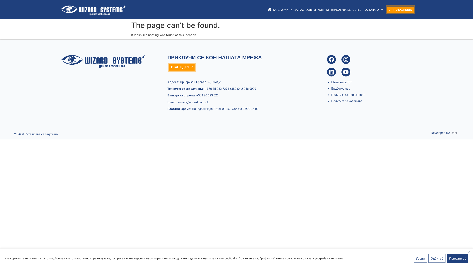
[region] (236, 257)
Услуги (311, 9)
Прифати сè (457, 258)
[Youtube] (345, 72)
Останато (372, 9)
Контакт (323, 9)
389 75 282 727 (216, 88)
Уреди (420, 258)
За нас (299, 9)
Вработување (341, 9)
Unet (454, 132)
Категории (280, 9)
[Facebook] (331, 59)
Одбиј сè (437, 258)
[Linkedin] (331, 72)
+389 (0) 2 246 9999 (243, 88)
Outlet (358, 9)
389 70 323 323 (207, 95)
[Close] (469, 251)
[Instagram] (345, 59)
